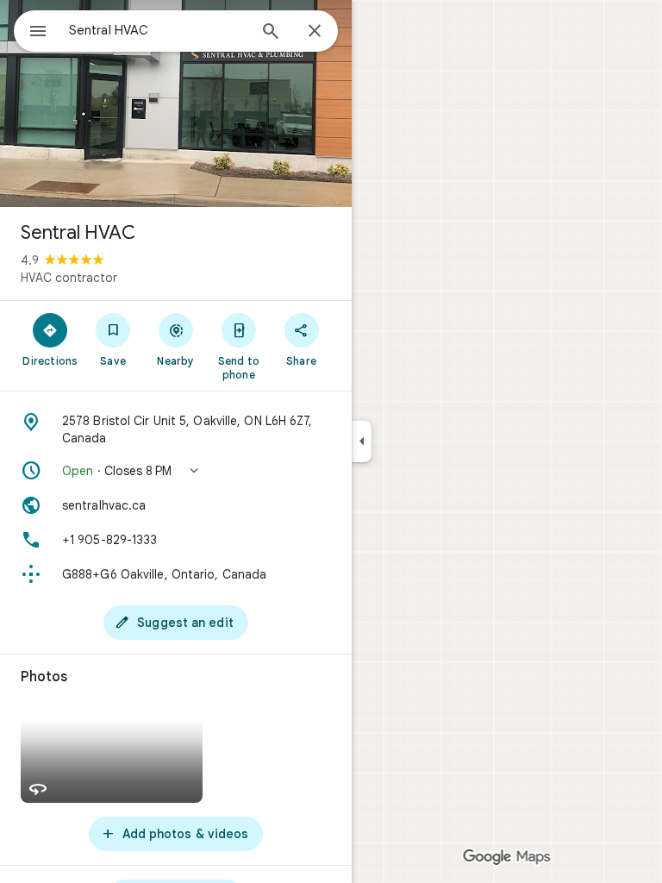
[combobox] (158, 30)
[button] (176, 471)
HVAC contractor (69, 277)
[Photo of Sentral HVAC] (176, 103)
